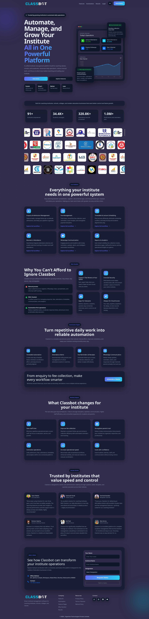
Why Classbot (62, 607)
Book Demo (119, 3)
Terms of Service (80, 601)
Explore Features (61, 78)
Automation (90, 4)
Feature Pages (62, 604)
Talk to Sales (102, 583)
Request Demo (102, 578)
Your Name (88, 553)
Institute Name (90, 561)
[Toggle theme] (110, 3)
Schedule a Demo (113, 379)
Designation (89, 568)
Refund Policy (79, 604)
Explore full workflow (33, 226)
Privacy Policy (79, 598)
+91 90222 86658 (35, 583)
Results (98, 4)
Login (104, 4)
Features (81, 4)
